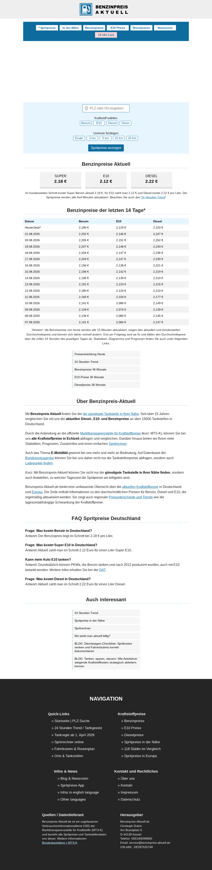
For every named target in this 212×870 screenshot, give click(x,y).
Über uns (128, 778)
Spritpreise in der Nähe (90, 620)
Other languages (73, 799)
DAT (102, 570)
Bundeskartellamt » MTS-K (59, 842)
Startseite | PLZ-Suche (71, 721)
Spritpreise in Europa (140, 756)
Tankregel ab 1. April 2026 (74, 735)
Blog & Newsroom (74, 778)
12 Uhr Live (106, 34)
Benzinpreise (94, 27)
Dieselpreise (141, 27)
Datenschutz (130, 799)
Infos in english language (79, 792)
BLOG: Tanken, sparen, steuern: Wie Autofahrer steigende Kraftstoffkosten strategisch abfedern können (106, 662)
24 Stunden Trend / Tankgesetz (78, 728)
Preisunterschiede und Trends (131, 497)
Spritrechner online (69, 742)
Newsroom (165, 27)
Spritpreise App (72, 785)
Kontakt (126, 785)
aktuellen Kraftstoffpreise (140, 487)
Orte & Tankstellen (68, 756)
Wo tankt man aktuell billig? (92, 636)
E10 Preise (118, 27)
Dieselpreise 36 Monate (90, 384)
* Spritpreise (47, 27)
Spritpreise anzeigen (106, 148)
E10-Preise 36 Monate (89, 377)
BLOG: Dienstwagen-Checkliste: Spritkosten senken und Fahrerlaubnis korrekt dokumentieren (103, 647)
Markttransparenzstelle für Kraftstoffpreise (110, 433)
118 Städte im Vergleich (142, 749)
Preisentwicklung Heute (90, 354)
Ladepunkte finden (39, 463)
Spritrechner (117, 443)
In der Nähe (71, 27)
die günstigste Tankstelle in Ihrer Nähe (111, 414)
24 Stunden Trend (86, 361)
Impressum (129, 792)
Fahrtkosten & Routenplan (74, 749)
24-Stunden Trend (153, 197)
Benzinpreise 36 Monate (90, 369)
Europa (37, 492)
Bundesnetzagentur (39, 458)
